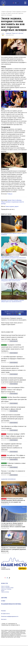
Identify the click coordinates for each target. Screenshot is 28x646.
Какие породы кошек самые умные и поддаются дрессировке (12, 323)
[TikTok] (17, 2)
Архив (9, 200)
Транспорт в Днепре (6, 589)
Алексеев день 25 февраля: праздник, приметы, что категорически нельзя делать (13, 319)
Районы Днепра (5, 592)
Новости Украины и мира (7, 587)
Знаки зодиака (9, 206)
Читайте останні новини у (14, 312)
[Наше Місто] (3, 3)
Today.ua (9, 194)
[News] (15, 2)
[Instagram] (13, 2)
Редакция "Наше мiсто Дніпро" (15, 33)
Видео (2, 590)
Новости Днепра (6, 11)
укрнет (17, 206)
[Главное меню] (25, 3)
